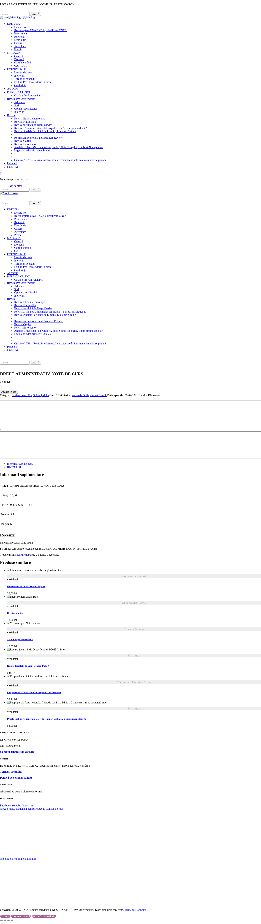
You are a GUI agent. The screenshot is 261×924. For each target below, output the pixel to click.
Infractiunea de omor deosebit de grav (26, 586)
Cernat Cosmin (98, 395)
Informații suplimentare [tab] (20, 463)
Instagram (17, 10)
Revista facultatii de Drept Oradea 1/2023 (28, 665)
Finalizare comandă (21, 916)
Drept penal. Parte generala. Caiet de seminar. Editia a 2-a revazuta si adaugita (46, 718)
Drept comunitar (15, 613)
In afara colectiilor (22, 395)
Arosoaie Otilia (80, 395)
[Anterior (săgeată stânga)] (1, 923)
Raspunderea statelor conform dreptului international (34, 692)
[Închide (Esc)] (12, 920)
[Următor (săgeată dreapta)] (5, 923)
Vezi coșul (5, 916)
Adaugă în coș (8, 392)
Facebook (5, 10)
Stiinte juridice (41, 395)
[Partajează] (8, 920)
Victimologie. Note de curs (20, 639)
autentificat (21, 554)
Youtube (17, 805)
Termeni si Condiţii (135, 909)
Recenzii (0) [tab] (14, 466)
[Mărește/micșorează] (1, 920)
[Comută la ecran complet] (5, 920)
